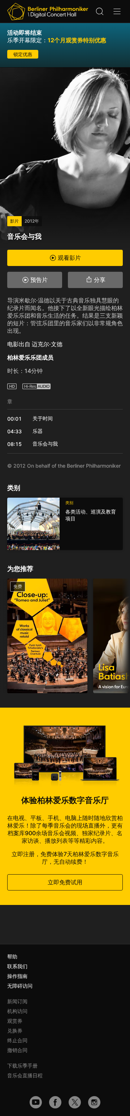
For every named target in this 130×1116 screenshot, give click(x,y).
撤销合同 (17, 1050)
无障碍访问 (19, 986)
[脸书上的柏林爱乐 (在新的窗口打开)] (55, 1102)
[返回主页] (47, 11)
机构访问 (17, 1011)
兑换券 (14, 1030)
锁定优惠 (22, 54)
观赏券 (14, 1021)
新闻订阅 (17, 1001)
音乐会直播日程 (25, 1075)
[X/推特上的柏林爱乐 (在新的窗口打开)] (75, 1102)
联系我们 (17, 966)
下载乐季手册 (22, 1066)
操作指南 (17, 976)
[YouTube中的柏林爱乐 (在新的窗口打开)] (36, 1102)
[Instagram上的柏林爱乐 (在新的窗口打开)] (94, 1102)
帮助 (12, 956)
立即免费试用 (65, 882)
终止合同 (17, 1040)
